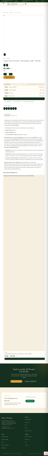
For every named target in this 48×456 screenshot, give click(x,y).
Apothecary (5, 12)
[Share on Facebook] (7, 108)
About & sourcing (28, 436)
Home (4, 58)
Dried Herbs (27, 422)
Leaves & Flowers (28, 430)
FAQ (2, 442)
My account (27, 439)
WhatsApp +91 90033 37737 (30, 381)
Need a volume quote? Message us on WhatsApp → (24, 98)
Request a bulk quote (16, 381)
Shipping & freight (5, 439)
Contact (26, 445)
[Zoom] (5, 54)
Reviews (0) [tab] (14, 115)
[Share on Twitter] (9, 108)
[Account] (23, 4)
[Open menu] (4, 4)
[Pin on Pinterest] (13, 108)
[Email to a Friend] (11, 108)
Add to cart (9, 77)
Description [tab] (7, 115)
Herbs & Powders (28, 419)
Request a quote (5, 436)
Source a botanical (5, 445)
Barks (26, 427)
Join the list (30, 401)
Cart (26, 442)
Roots (26, 425)
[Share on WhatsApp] (4, 108)
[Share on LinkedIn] (16, 108)
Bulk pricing (4, 447)
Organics (12, 12)
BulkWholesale (14, 4)
